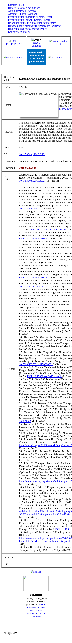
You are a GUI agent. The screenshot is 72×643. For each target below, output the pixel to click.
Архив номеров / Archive (22, 10)
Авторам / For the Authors (22, 13)
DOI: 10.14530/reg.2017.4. (34, 277)
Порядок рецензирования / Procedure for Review (35, 25)
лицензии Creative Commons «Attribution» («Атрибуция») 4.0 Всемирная (37, 610)
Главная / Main (16, 4)
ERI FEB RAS (14, 44)
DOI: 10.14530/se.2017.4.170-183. (49, 229)
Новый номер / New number (24, 7)
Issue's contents (36, 44)
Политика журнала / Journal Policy (27, 28)
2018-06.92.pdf (27, 167)
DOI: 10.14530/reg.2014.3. (34, 238)
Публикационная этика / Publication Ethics (32, 22)
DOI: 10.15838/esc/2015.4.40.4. (44, 376)
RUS (58, 44)
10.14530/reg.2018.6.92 (32, 154)
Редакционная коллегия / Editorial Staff (30, 16)
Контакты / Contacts (19, 31)
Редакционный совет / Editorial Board (29, 19)
